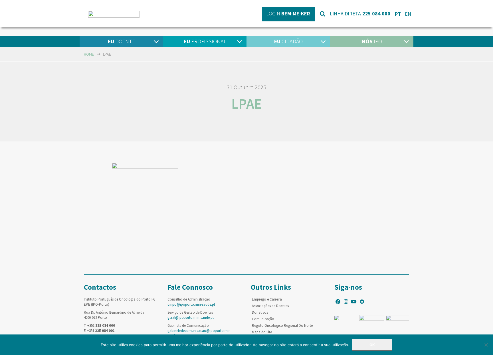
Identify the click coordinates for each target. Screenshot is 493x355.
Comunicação (263, 319)
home (89, 54)
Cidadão (288, 41)
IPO (371, 41)
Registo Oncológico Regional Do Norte (282, 325)
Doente (121, 41)
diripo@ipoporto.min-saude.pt (191, 304)
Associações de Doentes (270, 305)
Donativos (260, 312)
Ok (372, 344)
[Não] (486, 345)
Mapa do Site (262, 332)
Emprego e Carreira (267, 299)
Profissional (204, 41)
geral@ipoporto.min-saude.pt (190, 317)
